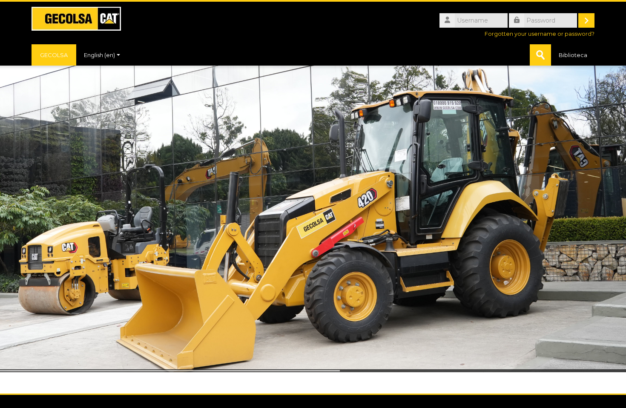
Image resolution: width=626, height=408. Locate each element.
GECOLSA (54, 55)
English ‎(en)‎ (99, 55)
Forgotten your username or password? (539, 34)
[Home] (76, 17)
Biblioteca (573, 55)
